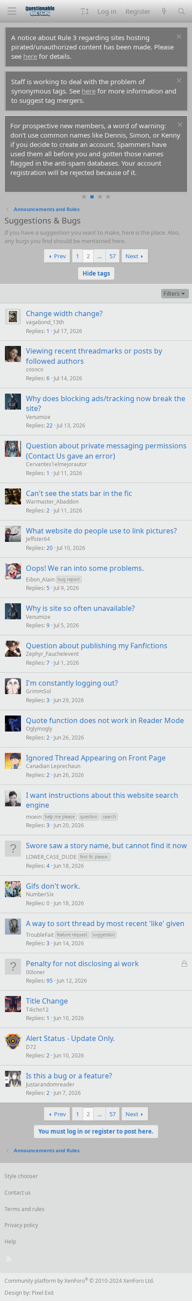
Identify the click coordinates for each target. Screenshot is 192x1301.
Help (10, 1241)
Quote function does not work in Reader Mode (105, 720)
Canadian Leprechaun (53, 766)
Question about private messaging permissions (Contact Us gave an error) (106, 450)
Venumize (38, 417)
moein (34, 816)
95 (49, 980)
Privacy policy (21, 1225)
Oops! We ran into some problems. (85, 568)
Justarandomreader (50, 1084)
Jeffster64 (38, 539)
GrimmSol (38, 691)
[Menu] (11, 11)
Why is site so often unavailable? (80, 608)
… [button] (99, 256)
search (109, 817)
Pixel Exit (43, 1293)
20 (49, 548)
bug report (68, 579)
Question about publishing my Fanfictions (96, 645)
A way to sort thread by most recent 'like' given (105, 923)
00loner (35, 972)
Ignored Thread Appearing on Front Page (96, 758)
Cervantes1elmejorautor (56, 464)
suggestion (103, 935)
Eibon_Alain (40, 579)
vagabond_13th (45, 322)
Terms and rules (24, 1209)
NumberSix (40, 894)
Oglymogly (39, 728)
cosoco (34, 369)
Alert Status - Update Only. (70, 1038)
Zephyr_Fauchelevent (52, 654)
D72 (31, 1047)
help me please (60, 817)
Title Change (47, 1001)
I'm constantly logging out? (72, 683)
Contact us (17, 1192)
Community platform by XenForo (79, 1281)
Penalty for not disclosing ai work (82, 963)
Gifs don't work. (53, 886)
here (30, 56)
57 (112, 256)
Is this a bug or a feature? (69, 1076)
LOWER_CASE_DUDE (51, 857)
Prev (60, 256)
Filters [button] (171, 293)
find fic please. (94, 857)
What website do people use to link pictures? (101, 531)
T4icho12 (37, 1009)
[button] (84, 11)
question (88, 817)
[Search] (181, 11)
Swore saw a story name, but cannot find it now (106, 845)
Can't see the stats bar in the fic (79, 493)
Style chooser (21, 1176)
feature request (72, 935)
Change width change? (64, 313)
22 (49, 425)
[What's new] (163, 11)
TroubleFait (40, 935)
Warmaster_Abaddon (52, 501)
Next (131, 256)
